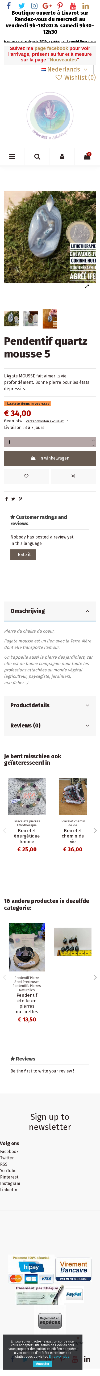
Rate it (24, 554)
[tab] (50, 611)
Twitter (7, 1157)
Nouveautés (63, 59)
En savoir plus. (59, 1356)
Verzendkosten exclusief (45, 421)
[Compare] (41, 796)
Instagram (10, 1183)
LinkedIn (8, 1189)
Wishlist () (79, 77)
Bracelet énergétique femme (27, 836)
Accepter (42, 1364)
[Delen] (6, 499)
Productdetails (29, 705)
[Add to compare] (73, 476)
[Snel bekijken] (41, 806)
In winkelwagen (54, 458)
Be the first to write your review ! (42, 1071)
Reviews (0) (25, 725)
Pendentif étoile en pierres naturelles (27, 1003)
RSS (3, 1164)
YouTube (8, 1170)
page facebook (52, 48)
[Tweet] (13, 499)
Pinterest (9, 1177)
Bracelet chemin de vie (73, 836)
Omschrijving (27, 611)
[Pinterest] (20, 499)
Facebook (9, 1151)
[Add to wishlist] (26, 476)
